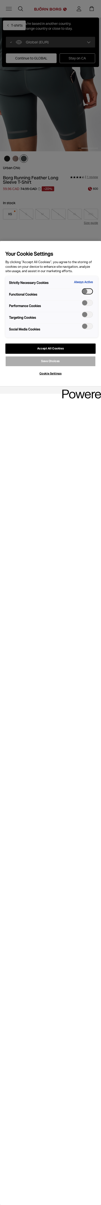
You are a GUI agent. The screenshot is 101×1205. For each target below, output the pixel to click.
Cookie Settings (50, 373)
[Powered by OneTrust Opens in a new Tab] (80, 391)
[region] (50, 723)
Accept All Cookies (50, 348)
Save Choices (50, 361)
